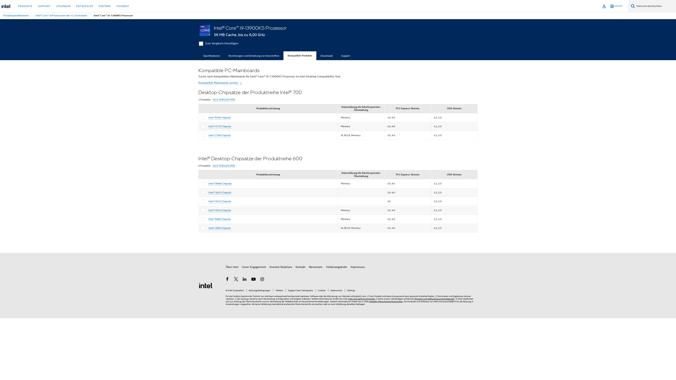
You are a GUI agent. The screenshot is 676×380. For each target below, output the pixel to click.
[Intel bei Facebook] (227, 280)
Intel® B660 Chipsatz (219, 219)
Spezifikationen (211, 55)
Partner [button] (105, 6)
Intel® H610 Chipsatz (219, 201)
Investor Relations (281, 267)
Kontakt (300, 267)
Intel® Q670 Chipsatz (219, 192)
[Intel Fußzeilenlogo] (206, 285)
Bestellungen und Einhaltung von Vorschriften (254, 55)
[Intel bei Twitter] (236, 280)
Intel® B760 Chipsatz (219, 117)
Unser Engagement (254, 267)
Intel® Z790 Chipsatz (219, 135)
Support (345, 55)
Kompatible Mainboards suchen (218, 83)
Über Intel (232, 267)
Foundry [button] (122, 6)
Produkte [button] (25, 6)
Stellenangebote (336, 267)
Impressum (358, 267)
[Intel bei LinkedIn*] (245, 280)
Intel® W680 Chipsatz (220, 183)
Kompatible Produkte (300, 55)
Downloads (327, 55)
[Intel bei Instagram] (262, 280)
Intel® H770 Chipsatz (219, 126)
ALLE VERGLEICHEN (224, 99)
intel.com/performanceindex (361, 298)
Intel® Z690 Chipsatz (219, 228)
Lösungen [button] (63, 6)
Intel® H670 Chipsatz (219, 210)
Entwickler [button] (84, 6)
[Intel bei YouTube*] (253, 280)
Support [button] (44, 6)
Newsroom (316, 267)
